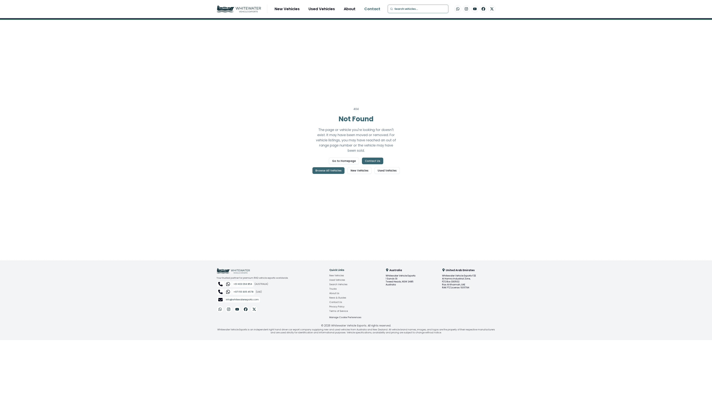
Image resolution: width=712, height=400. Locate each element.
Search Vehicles (338, 284)
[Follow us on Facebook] (483, 8)
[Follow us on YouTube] (474, 8)
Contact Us (372, 161)
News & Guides (337, 297)
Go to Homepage (344, 161)
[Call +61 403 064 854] (220, 284)
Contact (372, 8)
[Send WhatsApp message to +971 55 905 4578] (228, 292)
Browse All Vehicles (328, 170)
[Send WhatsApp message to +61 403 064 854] (228, 284)
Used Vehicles (322, 8)
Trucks (333, 288)
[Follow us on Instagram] (466, 8)
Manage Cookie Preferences (345, 317)
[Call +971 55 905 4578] (220, 292)
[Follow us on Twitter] (491, 8)
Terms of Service (338, 311)
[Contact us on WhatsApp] (457, 8)
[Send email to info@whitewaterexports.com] (220, 300)
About (349, 8)
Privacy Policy (337, 306)
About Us (334, 293)
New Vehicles (287, 8)
